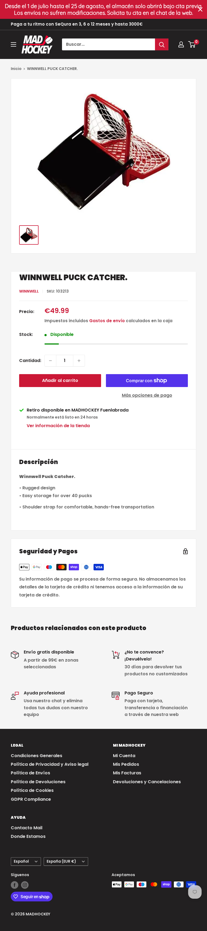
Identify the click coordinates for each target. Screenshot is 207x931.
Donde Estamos (28, 836)
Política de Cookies (32, 790)
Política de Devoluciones (38, 782)
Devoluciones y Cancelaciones (147, 782)
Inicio (16, 68)
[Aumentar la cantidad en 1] (79, 360)
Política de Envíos (30, 773)
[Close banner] (200, 9)
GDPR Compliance (31, 799)
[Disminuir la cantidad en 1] (50, 360)
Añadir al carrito (60, 380)
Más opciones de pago (147, 395)
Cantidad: (30, 360)
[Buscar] (161, 44)
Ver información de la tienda (58, 426)
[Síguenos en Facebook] (14, 885)
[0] (192, 44)
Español (21, 861)
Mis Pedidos (126, 764)
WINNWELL (29, 291)
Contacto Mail (26, 828)
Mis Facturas (127, 773)
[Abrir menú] (13, 44)
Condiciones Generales (36, 756)
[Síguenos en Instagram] (25, 885)
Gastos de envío (107, 321)
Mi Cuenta (124, 756)
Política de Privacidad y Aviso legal (49, 764)
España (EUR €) (61, 861)
